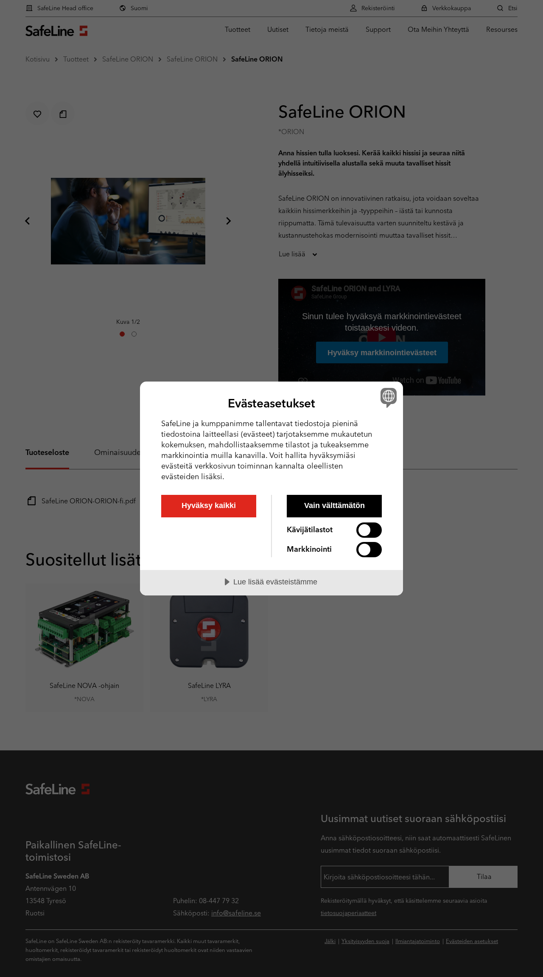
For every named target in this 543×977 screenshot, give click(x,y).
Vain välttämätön (334, 505)
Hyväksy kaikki (209, 505)
